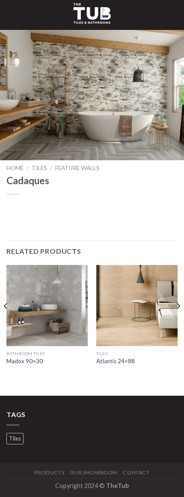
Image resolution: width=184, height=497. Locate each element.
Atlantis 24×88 (115, 361)
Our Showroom (94, 472)
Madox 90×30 (24, 361)
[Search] (174, 15)
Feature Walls (77, 168)
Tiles (39, 168)
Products (49, 472)
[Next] (178, 323)
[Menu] (11, 14)
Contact (136, 472)
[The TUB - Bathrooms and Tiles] (92, 15)
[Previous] (6, 323)
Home (15, 168)
